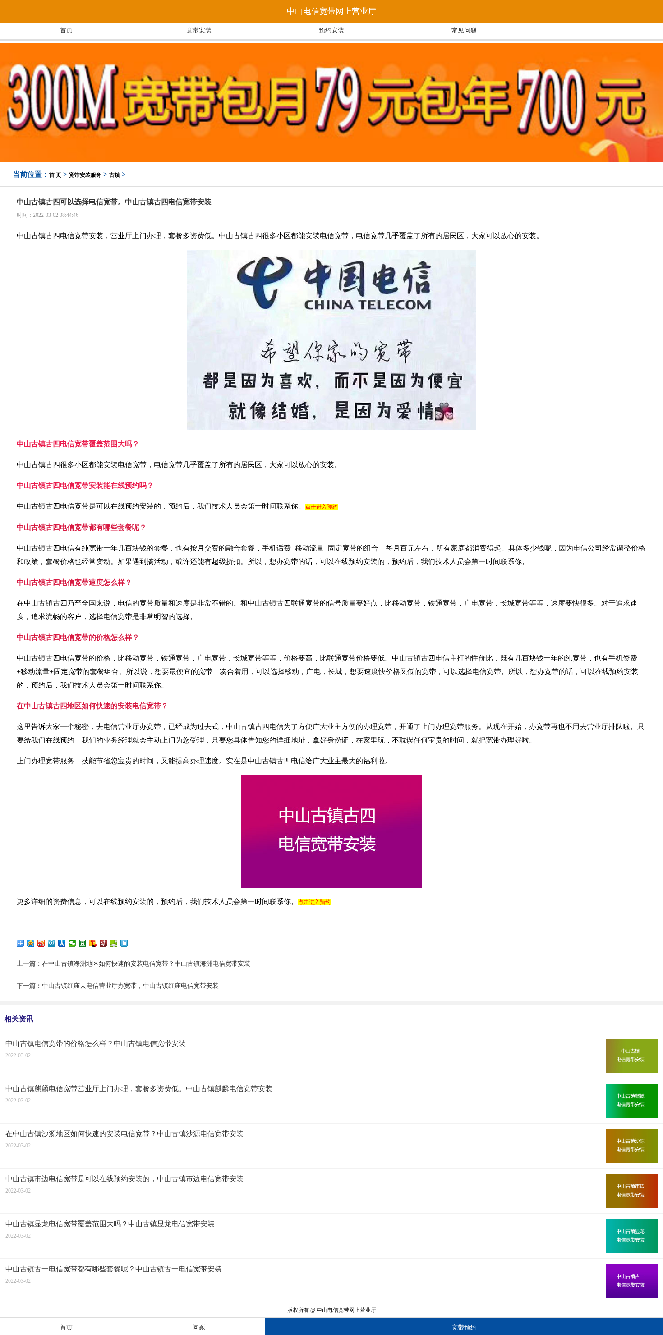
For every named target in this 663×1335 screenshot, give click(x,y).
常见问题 (464, 30)
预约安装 (331, 30)
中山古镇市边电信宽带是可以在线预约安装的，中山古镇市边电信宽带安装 (124, 1179)
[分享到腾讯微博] (51, 943)
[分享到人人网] (62, 943)
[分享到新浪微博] (41, 943)
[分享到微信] (72, 943)
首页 (66, 30)
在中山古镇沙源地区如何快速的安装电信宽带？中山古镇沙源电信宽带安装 (124, 1134)
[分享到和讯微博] (103, 943)
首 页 (55, 175)
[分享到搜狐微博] (93, 943)
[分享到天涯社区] (124, 943)
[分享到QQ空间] (31, 943)
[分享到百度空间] (114, 943)
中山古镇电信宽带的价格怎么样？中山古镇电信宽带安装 (95, 1043)
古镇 (114, 175)
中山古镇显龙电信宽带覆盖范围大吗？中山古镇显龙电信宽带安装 (110, 1224)
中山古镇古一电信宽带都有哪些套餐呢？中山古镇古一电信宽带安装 (113, 1269)
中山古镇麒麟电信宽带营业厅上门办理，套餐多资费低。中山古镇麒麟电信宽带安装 (138, 1088)
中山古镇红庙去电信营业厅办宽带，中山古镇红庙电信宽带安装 (130, 985)
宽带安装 (199, 30)
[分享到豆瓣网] (83, 943)
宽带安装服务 (85, 175)
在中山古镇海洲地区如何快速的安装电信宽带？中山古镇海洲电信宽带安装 (146, 963)
